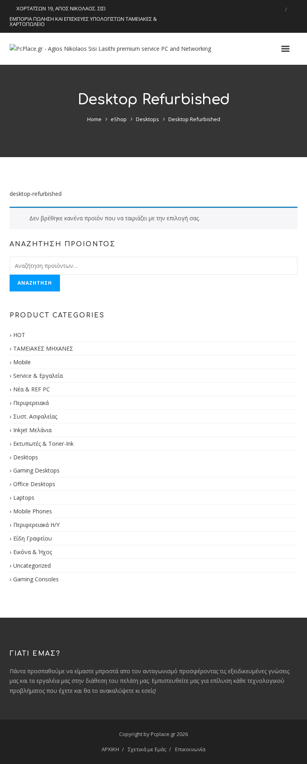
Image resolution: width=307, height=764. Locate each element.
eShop (119, 119)
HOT (19, 335)
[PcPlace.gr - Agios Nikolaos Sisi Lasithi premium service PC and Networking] (110, 49)
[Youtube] (292, 9)
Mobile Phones (32, 511)
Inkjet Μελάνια (32, 430)
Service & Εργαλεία (38, 375)
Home (94, 119)
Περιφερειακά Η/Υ (36, 525)
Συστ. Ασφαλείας (35, 416)
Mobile (22, 362)
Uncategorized (32, 565)
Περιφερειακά (31, 403)
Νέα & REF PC (31, 389)
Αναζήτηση (35, 282)
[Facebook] (280, 9)
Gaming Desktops (36, 470)
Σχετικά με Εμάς (147, 749)
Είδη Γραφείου (32, 538)
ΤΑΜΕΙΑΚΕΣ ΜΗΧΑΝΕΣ (43, 348)
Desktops (147, 119)
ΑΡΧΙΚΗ (110, 749)
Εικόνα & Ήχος (32, 552)
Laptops (23, 497)
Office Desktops (34, 484)
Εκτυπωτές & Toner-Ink (43, 443)
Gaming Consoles (36, 579)
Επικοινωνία (190, 749)
